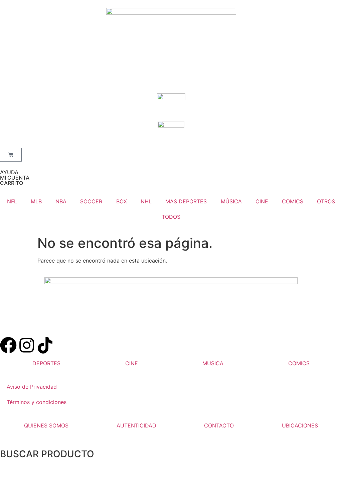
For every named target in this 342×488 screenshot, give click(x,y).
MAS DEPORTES (186, 201)
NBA (60, 201)
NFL (12, 201)
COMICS (292, 201)
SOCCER (91, 201)
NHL (146, 201)
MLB (36, 201)
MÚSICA (231, 201)
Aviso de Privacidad (32, 386)
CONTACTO (219, 425)
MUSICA (212, 363)
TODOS (171, 216)
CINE (261, 201)
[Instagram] (26, 345)
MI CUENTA (14, 177)
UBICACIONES (300, 425)
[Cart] (11, 155)
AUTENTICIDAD (136, 425)
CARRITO (11, 183)
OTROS (326, 201)
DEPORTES (46, 363)
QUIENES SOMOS (46, 425)
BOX (121, 201)
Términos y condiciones (36, 402)
